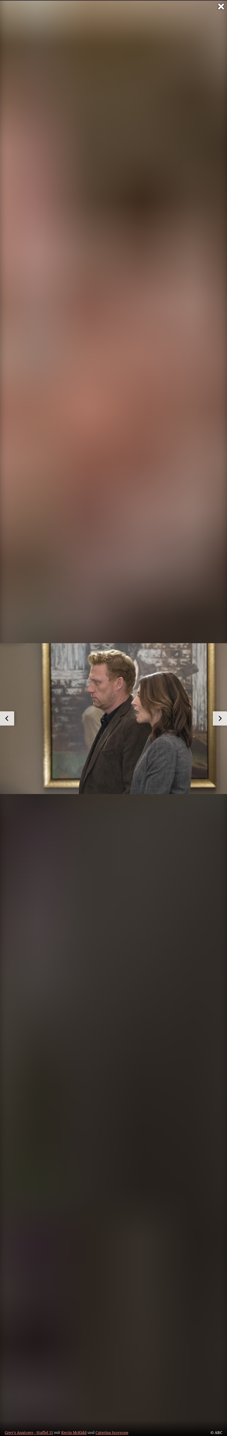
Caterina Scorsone (111, 1432)
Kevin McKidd (74, 1432)
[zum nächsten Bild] (220, 718)
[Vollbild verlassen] (221, 6)
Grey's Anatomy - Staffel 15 (29, 1432)
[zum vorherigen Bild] (7, 718)
